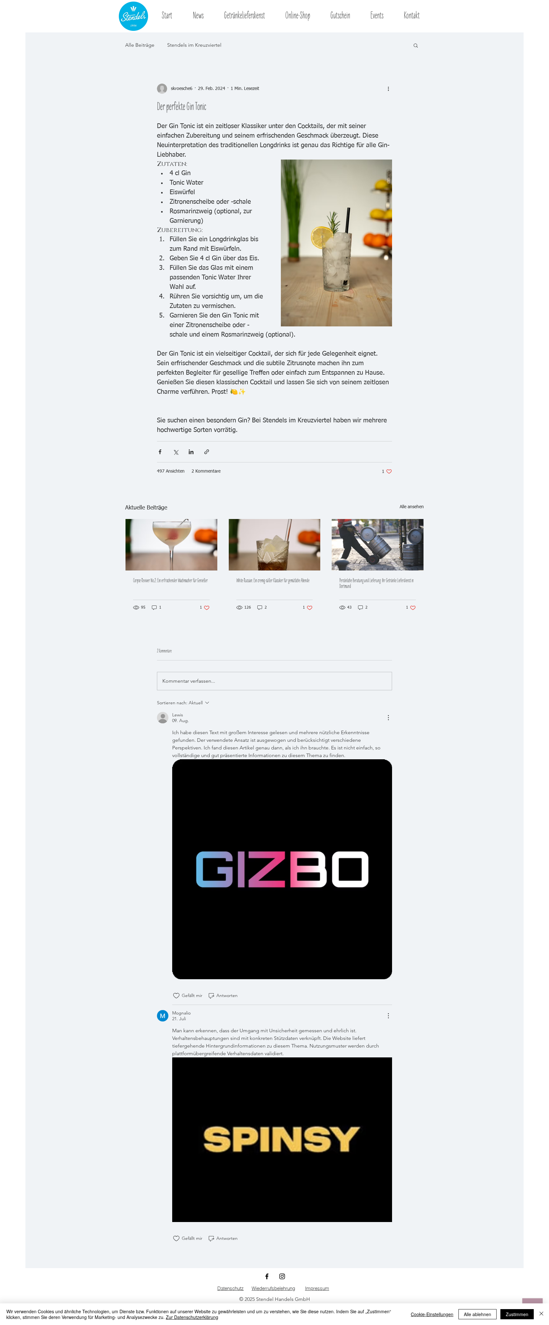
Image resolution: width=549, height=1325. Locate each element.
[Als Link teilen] (207, 452)
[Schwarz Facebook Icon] (267, 1276)
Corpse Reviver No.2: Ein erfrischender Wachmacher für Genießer (170, 581)
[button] (416, 45)
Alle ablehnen (477, 1314)
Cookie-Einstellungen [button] (432, 1314)
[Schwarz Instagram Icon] (282, 1276)
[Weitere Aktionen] (388, 88)
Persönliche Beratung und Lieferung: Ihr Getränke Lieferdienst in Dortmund (376, 584)
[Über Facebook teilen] (160, 452)
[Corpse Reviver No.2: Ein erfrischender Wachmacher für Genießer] (171, 544)
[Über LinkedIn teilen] (191, 452)
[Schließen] (541, 1314)
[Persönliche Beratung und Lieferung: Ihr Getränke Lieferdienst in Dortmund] (378, 544)
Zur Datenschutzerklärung (192, 1317)
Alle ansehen (412, 507)
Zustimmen (517, 1314)
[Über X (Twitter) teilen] (176, 452)
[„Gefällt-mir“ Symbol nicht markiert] (176, 996)
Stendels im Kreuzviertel (194, 45)
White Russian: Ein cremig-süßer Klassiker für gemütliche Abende (272, 581)
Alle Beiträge (139, 45)
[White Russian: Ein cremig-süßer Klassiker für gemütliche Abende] (275, 544)
